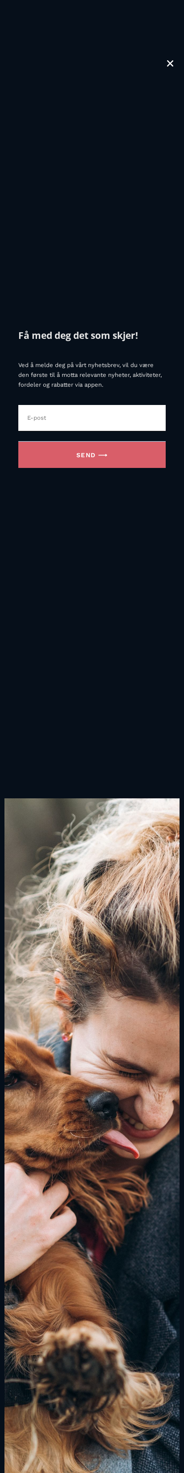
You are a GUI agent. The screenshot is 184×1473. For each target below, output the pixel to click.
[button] (170, 63)
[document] (92, 736)
